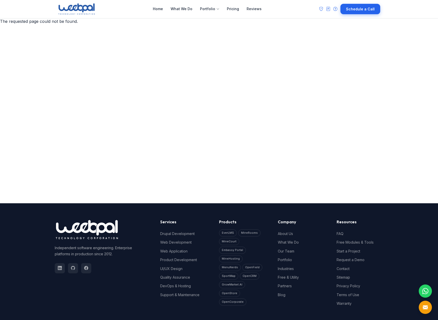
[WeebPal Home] (76, 9)
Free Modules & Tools (355, 242)
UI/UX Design (171, 268)
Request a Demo (350, 260)
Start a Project (348, 251)
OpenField (252, 267)
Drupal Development (177, 233)
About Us (285, 233)
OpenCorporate (233, 302)
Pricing (233, 9)
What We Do (181, 9)
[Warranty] (321, 9)
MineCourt (229, 241)
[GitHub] (73, 268)
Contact (343, 268)
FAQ (340, 233)
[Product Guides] (328, 9)
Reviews (254, 9)
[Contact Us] (425, 307)
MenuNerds (230, 267)
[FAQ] (335, 9)
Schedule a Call (360, 9)
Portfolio (207, 9)
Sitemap (343, 277)
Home (158, 9)
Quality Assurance (175, 277)
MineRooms (249, 232)
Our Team (286, 251)
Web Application (174, 251)
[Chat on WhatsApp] (425, 291)
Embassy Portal (232, 250)
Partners (285, 286)
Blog (281, 295)
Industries (286, 268)
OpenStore (229, 293)
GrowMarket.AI (232, 284)
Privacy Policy (348, 286)
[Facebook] (86, 268)
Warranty (344, 303)
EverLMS (228, 232)
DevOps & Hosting (175, 286)
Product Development (178, 260)
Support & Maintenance (179, 295)
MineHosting (231, 258)
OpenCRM (250, 276)
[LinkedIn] (60, 268)
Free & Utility (288, 277)
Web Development (176, 242)
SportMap (228, 276)
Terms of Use (348, 295)
